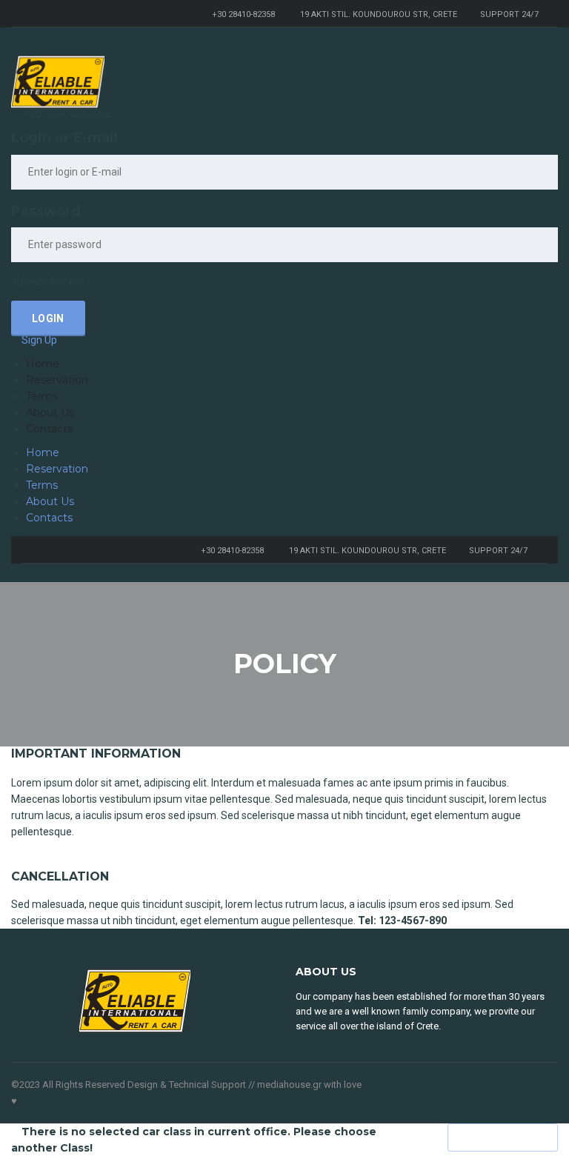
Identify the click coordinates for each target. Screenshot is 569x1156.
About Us (50, 412)
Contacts (49, 428)
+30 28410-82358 (243, 14)
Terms (42, 396)
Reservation (57, 380)
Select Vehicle (502, 1137)
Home (42, 363)
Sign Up (39, 340)
